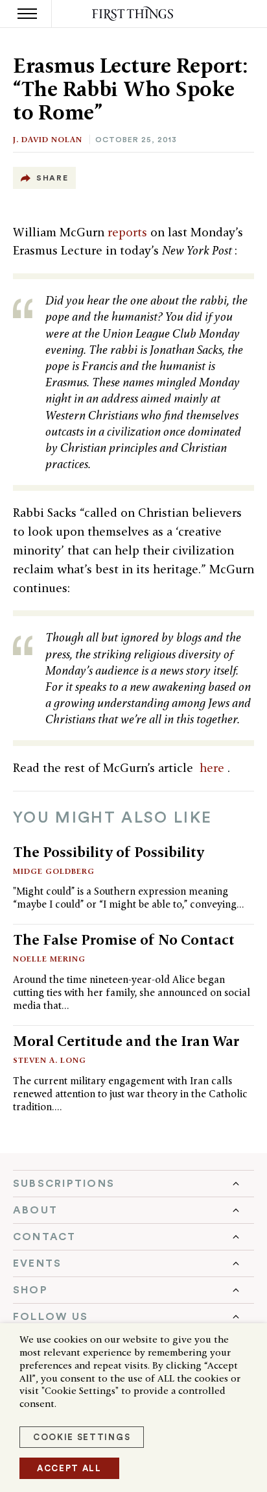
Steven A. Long (49, 1060)
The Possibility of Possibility (108, 852)
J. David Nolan (47, 139)
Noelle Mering (49, 959)
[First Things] (134, 13)
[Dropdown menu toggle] (133, 1184)
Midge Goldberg (54, 871)
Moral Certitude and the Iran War (126, 1041)
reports (129, 232)
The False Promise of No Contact (124, 939)
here (213, 767)
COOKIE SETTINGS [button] (81, 1437)
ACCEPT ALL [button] (69, 1468)
